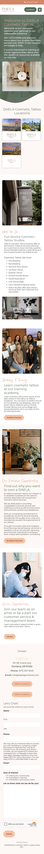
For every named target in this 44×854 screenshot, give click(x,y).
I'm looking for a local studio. (18, 776)
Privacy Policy (22, 842)
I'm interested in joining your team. (20, 780)
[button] (22, 76)
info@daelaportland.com (25, 675)
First (5, 719)
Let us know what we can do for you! (20, 783)
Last (5, 729)
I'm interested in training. (16, 778)
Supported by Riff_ (30, 846)
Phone (6, 734)
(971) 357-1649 (26, 670)
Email (6, 763)
